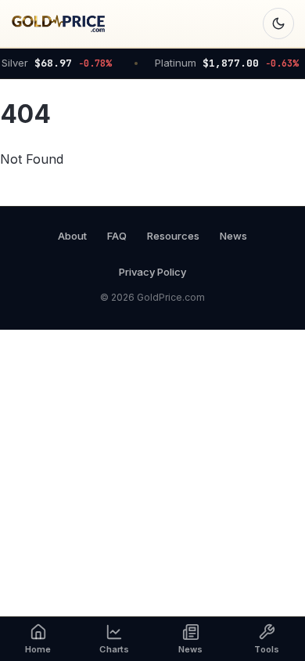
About (72, 235)
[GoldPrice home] (58, 23)
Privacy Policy (152, 271)
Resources (173, 235)
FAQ (117, 235)
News (233, 235)
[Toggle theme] (278, 23)
